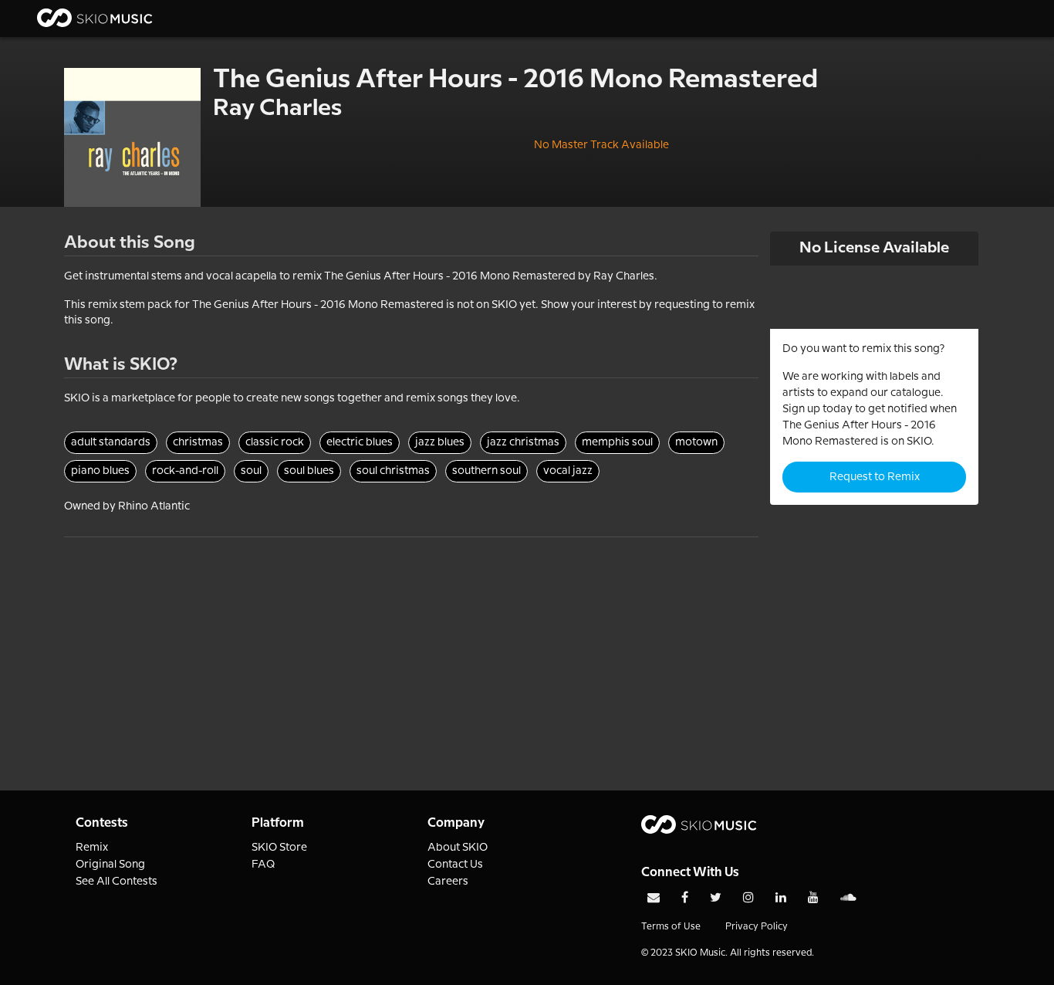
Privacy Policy (756, 926)
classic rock (274, 442)
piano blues (100, 470)
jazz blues (440, 442)
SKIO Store (279, 847)
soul (251, 470)
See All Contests (116, 881)
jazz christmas (523, 442)
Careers (447, 881)
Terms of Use (671, 926)
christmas (198, 442)
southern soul (486, 470)
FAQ (263, 864)
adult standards (110, 442)
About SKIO (457, 847)
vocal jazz (568, 470)
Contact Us (455, 864)
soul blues (309, 470)
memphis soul (617, 442)
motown (696, 442)
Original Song (110, 864)
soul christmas (393, 470)
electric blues (359, 442)
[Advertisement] (411, 645)
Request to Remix (874, 477)
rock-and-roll (185, 470)
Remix (92, 847)
